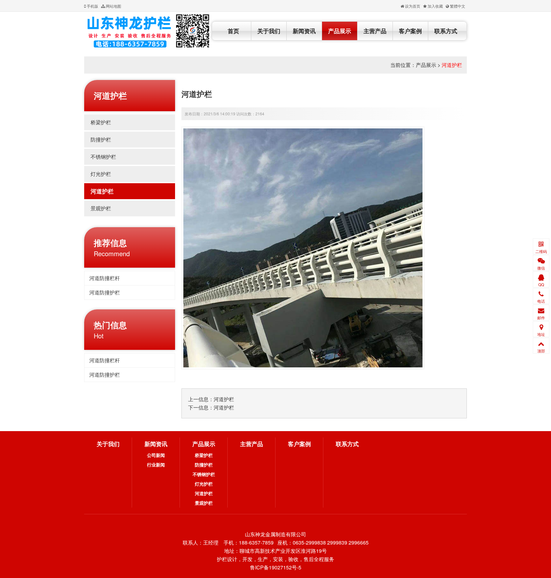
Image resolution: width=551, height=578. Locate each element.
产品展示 (339, 31)
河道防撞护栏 (104, 292)
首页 (233, 31)
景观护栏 (101, 208)
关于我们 (268, 31)
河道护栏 (452, 65)
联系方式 (445, 31)
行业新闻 (156, 464)
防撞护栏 (101, 139)
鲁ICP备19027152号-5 (275, 567)
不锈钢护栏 (103, 156)
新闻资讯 (304, 31)
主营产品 (375, 31)
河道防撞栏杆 (104, 278)
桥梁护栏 (101, 122)
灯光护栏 (101, 173)
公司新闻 (156, 455)
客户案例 (410, 31)
